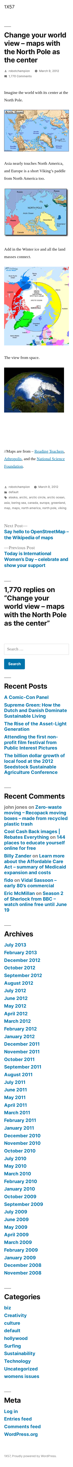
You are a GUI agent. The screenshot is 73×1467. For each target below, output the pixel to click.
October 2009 (20, 1196)
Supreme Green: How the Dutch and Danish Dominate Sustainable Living (35, 710)
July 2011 (14, 1082)
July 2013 (15, 945)
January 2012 (19, 1036)
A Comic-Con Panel (26, 697)
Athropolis (13, 458)
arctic (23, 497)
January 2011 (19, 1128)
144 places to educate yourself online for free (34, 842)
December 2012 (22, 960)
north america (31, 508)
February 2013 (20, 952)
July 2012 (15, 990)
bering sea (18, 503)
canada (33, 503)
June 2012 (16, 998)
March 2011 (17, 1112)
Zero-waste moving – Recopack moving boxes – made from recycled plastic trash (36, 815)
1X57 (9, 7)
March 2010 (17, 1173)
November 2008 (22, 1273)
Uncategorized (21, 1369)
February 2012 (20, 1029)
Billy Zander (17, 856)
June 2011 (15, 1090)
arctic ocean (55, 497)
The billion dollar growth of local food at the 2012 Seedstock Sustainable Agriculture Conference (34, 764)
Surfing (12, 1346)
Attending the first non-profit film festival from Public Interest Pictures (31, 742)
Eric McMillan (19, 893)
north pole (49, 508)
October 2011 (19, 1059)
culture (12, 1323)
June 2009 (16, 1219)
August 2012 (18, 983)
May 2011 (15, 1097)
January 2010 (19, 1189)
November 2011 (22, 1051)
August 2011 (18, 1074)
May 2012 (15, 1006)
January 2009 (20, 1257)
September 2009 (23, 1204)
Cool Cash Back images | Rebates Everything (32, 834)
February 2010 (20, 1181)
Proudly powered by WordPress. (34, 1456)
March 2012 (17, 1021)
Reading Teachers (49, 451)
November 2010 (22, 1143)
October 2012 (19, 968)
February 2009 (21, 1250)
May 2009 (15, 1227)
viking (62, 508)
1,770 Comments (20, 76)
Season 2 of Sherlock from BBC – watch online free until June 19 (35, 901)
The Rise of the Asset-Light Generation (35, 726)
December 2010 (22, 1135)
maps (16, 508)
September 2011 (22, 1067)
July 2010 (15, 1158)
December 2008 (22, 1265)
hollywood (16, 1338)
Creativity (15, 1315)
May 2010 (15, 1166)
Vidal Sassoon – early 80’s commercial (30, 883)
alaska (13, 497)
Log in (11, 1411)
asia (7, 503)
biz (7, 1307)
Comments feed (22, 1426)
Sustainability (19, 1353)
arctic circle (37, 497)
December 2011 (22, 1044)
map (7, 508)
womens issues (21, 1376)
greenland (58, 503)
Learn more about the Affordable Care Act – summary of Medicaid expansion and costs (35, 864)
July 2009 (15, 1212)
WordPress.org (21, 1434)
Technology (17, 1361)
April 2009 (16, 1234)
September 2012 (23, 975)
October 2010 (20, 1151)
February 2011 (20, 1120)
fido (8, 880)
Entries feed (18, 1419)
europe (44, 503)
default (14, 492)
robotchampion (19, 71)
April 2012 (16, 1013)
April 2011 (15, 1105)
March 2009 (18, 1242)
